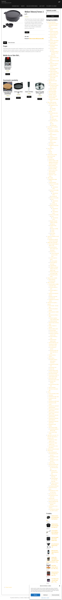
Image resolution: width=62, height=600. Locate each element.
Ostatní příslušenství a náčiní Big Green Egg (54, 480)
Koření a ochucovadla (54, 184)
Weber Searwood (53, 88)
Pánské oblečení (52, 279)
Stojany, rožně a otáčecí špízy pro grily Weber (54, 57)
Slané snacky (52, 233)
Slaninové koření (52, 173)
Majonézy (53, 224)
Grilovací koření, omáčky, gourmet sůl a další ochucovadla (52, 156)
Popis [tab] (5, 42)
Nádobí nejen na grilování (52, 242)
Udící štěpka (51, 143)
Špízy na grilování (52, 387)
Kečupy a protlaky (54, 228)
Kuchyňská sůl (54, 196)
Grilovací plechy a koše (54, 379)
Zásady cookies (43, 597)
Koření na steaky (53, 168)
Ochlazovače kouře (53, 137)
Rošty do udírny (53, 142)
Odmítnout (45, 595)
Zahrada (50, 111)
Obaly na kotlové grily (54, 372)
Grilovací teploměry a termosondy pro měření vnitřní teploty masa (53, 344)
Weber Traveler (53, 94)
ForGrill (4, 1)
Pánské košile (52, 281)
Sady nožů (41, 6)
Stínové (49, 392)
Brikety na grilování (53, 296)
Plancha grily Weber (52, 91)
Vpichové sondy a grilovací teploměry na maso (54, 352)
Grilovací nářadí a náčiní (53, 328)
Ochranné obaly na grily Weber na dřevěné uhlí (54, 53)
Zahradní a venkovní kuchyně (53, 449)
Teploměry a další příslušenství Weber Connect (54, 65)
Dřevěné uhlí (52, 298)
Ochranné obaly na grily (53, 370)
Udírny (52, 117)
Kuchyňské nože (53, 367)
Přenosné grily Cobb (54, 500)
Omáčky (23, 6)
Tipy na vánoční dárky (53, 427)
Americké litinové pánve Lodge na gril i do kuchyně (54, 249)
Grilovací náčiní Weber (32, 6)
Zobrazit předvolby (55, 595)
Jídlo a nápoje (50, 177)
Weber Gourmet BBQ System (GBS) (36, 38)
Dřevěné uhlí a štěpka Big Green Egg (54, 472)
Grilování (47, 597)
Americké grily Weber (52, 22)
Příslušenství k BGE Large (54, 396)
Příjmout (35, 595)
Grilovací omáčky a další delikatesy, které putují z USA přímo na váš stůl (53, 162)
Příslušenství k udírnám (53, 130)
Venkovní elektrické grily (53, 501)
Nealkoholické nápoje (53, 179)
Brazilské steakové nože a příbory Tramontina (53, 361)
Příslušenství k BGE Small (54, 401)
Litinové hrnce (52, 251)
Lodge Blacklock (53, 265)
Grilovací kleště (53, 330)
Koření (52, 185)
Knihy (51, 151)
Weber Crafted (53, 74)
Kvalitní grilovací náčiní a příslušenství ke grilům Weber (53, 25)
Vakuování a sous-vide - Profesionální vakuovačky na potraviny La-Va (53, 437)
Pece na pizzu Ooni (52, 493)
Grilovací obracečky (54, 331)
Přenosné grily (51, 498)
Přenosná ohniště (54, 116)
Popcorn (52, 234)
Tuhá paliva (53, 108)
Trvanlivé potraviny (52, 182)
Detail (27, 32)
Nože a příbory (51, 358)
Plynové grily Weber (52, 93)
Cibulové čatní (51, 159)
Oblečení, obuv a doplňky (52, 278)
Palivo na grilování (51, 282)
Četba (50, 150)
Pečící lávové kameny (53, 373)
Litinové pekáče (54, 261)
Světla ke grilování (53, 321)
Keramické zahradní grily (53, 464)
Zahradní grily (15, 6)
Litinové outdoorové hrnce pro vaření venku (55, 255)
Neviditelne (51, 395)
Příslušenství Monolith (54, 486)
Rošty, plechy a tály (52, 378)
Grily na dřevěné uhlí (53, 452)
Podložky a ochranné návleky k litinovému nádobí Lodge (54, 269)
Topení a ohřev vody (53, 103)
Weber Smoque (53, 90)
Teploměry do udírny (51, 6)
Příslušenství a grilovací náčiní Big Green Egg (54, 467)
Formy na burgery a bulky (54, 393)
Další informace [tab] (11, 42)
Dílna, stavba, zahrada (52, 102)
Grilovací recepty (8, 587)
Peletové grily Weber (53, 83)
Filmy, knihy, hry (51, 148)
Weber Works (52, 79)
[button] (59, 585)
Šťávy (51, 180)
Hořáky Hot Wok (52, 463)
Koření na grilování (52, 165)
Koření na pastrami (53, 167)
